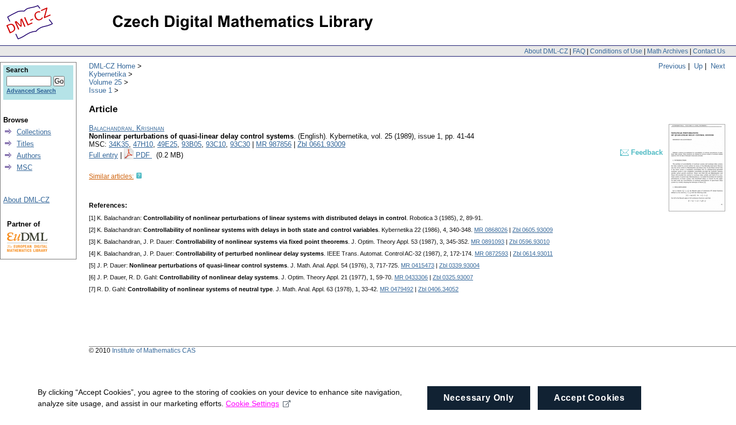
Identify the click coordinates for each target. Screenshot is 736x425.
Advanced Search (31, 90)
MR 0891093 (487, 241)
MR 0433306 (411, 277)
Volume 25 (105, 82)
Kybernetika (107, 74)
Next (718, 66)
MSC (24, 167)
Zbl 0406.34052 (438, 289)
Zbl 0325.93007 (453, 277)
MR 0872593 (491, 253)
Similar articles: (111, 176)
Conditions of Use (616, 51)
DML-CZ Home (112, 66)
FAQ (579, 51)
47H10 (143, 144)
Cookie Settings (252, 403)
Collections (34, 132)
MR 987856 (273, 144)
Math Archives (667, 51)
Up (698, 66)
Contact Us (709, 51)
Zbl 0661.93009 (321, 144)
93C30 (240, 144)
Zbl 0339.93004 (459, 265)
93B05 (192, 144)
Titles (25, 144)
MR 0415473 (417, 265)
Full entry (103, 155)
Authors (29, 156)
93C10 (216, 144)
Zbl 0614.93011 (533, 253)
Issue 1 (100, 90)
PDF (144, 155)
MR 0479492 (396, 289)
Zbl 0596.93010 (529, 241)
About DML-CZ (546, 51)
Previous (672, 66)
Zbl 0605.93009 (532, 230)
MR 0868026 (491, 230)
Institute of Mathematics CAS (154, 350)
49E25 (167, 144)
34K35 (119, 144)
